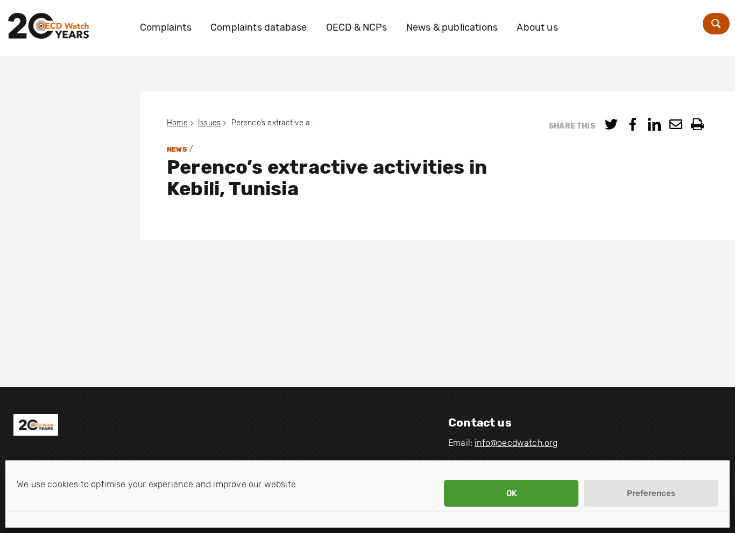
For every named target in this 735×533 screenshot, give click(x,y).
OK (511, 493)
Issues (209, 122)
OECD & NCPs (356, 27)
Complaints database (258, 27)
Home (177, 122)
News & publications (452, 27)
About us (537, 27)
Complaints (166, 27)
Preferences (651, 493)
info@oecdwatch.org (516, 443)
